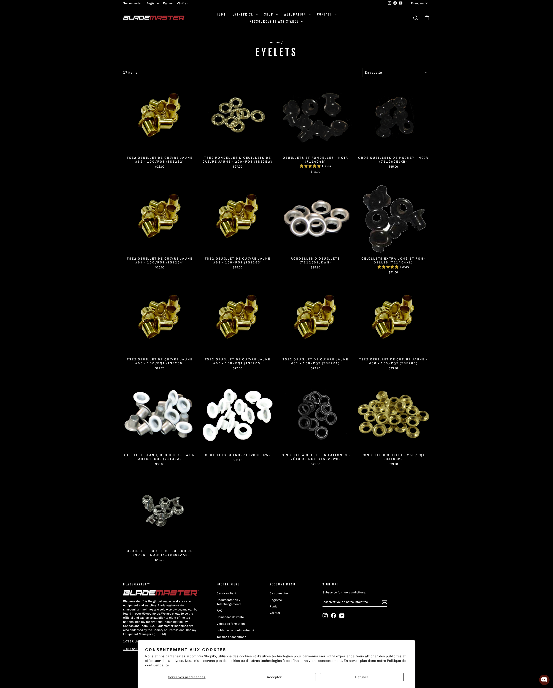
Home (221, 14)
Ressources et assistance (275, 21)
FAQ (219, 610)
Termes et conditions (231, 637)
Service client (226, 593)
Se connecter (132, 3)
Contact (325, 14)
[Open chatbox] (544, 680)
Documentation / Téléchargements (229, 602)
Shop (269, 14)
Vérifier (182, 3)
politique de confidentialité (235, 630)
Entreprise (243, 14)
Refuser (362, 677)
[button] (310, 166)
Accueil (275, 42)
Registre (152, 3)
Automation (295, 14)
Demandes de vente (230, 617)
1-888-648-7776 (134, 648)
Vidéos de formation (231, 623)
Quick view (159, 149)
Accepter (274, 677)
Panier (168, 3)
